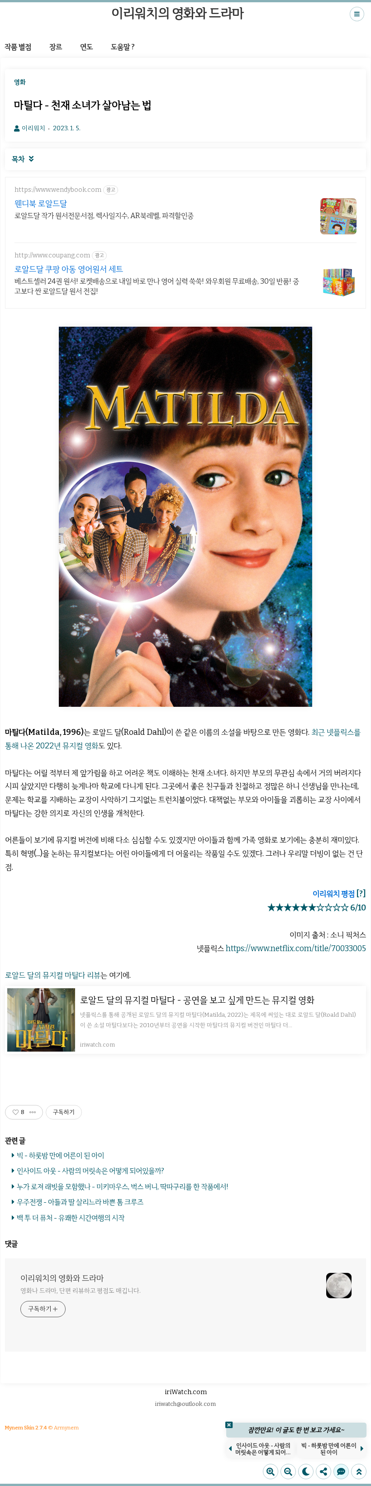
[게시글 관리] (32, 1112)
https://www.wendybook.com (57, 190)
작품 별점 (18, 47)
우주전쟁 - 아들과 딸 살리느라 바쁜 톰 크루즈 (80, 1202)
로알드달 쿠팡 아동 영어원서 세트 (68, 269)
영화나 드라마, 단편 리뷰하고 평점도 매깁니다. (80, 1291)
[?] (361, 894)
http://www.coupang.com (52, 255)
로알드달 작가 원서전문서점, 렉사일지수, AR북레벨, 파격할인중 (104, 215)
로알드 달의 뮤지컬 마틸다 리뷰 (52, 975)
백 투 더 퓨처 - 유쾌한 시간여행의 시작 (70, 1218)
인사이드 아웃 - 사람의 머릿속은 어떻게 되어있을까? (90, 1171)
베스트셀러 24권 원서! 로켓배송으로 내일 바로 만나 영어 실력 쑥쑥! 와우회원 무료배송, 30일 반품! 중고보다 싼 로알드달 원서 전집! (156, 286)
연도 (86, 47)
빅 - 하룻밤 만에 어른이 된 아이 (60, 1155)
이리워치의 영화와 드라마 (177, 13)
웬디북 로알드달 (40, 204)
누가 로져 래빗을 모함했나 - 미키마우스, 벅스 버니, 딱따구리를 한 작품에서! (122, 1186)
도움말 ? (123, 47)
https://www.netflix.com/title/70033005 (296, 948)
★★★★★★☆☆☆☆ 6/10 (316, 908)
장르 (55, 47)
